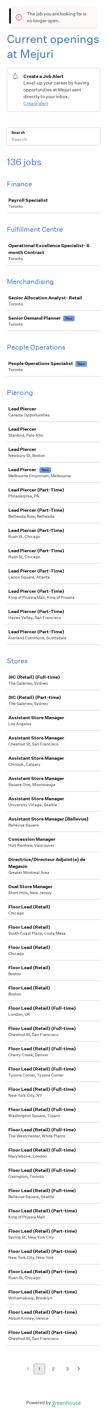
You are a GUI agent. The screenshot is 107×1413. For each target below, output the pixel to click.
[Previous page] (28, 1369)
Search (18, 132)
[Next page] (79, 1369)
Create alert (35, 103)
